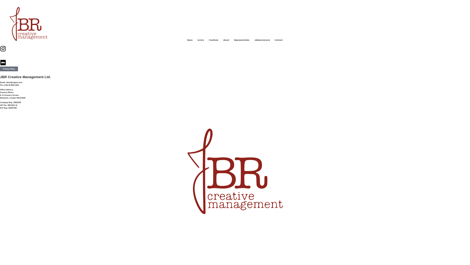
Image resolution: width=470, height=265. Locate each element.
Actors (87, 4)
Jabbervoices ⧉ (156, 4)
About (116, 4)
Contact (174, 4)
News (76, 4)
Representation (133, 4)
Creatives (102, 4)
